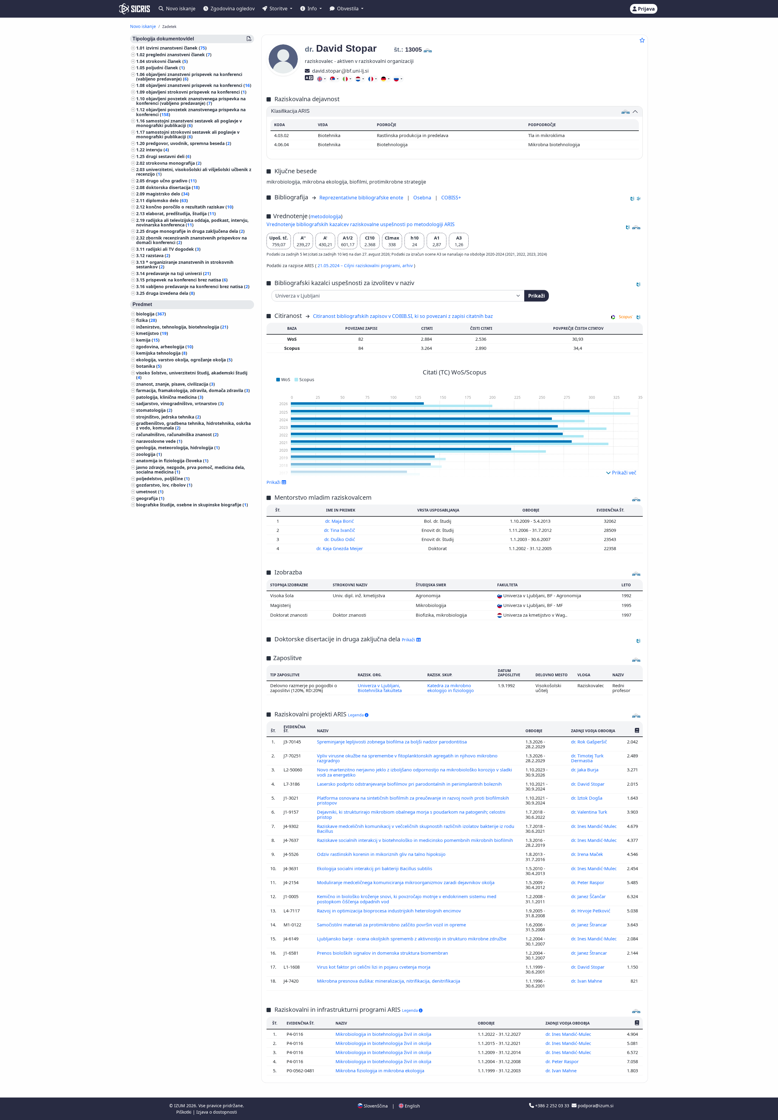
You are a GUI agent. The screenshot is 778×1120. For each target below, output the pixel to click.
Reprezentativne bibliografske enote (361, 197)
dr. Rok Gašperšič (589, 742)
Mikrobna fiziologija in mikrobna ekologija (380, 1070)
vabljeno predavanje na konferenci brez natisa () (198, 287)
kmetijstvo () (152, 333)
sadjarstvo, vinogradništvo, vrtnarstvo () (180, 404)
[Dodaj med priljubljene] (642, 40)
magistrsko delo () (167, 194)
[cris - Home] (134, 8)
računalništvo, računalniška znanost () (177, 435)
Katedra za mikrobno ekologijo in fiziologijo (450, 687)
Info (312, 8)
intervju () (157, 150)
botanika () (149, 366)
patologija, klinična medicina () (169, 397)
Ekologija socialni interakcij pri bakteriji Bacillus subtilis (375, 868)
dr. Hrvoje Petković (591, 911)
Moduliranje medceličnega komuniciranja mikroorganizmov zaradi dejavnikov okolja (406, 882)
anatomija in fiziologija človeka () (172, 461)
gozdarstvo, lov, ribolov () (164, 485)
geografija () (150, 498)
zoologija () (149, 454)
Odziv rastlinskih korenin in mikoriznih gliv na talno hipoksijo (382, 854)
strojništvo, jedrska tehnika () (168, 417)
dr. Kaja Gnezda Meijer (340, 548)
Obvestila (348, 8)
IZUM (180, 1105)
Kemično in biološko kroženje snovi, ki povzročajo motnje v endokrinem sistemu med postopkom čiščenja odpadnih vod (406, 898)
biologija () (151, 314)
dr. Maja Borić (340, 521)
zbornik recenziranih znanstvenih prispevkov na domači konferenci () (191, 240)
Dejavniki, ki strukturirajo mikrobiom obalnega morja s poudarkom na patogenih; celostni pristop (411, 814)
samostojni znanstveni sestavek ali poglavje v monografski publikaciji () (189, 123)
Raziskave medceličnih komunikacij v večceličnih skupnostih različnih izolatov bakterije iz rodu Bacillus (415, 828)
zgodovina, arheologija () (164, 347)
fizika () (146, 320)
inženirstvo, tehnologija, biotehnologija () (182, 327)
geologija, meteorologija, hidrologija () (178, 448)
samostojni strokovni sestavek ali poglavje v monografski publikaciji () (187, 134)
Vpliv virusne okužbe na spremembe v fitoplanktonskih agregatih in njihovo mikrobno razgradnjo (407, 758)
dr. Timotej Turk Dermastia (587, 758)
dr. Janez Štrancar (589, 925)
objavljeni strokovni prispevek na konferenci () (196, 92)
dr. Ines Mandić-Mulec (594, 826)
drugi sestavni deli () (168, 157)
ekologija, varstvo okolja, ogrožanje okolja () (184, 360)
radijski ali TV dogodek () (173, 249)
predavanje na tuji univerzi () (178, 274)
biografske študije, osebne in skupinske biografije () (192, 505)
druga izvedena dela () (170, 293)
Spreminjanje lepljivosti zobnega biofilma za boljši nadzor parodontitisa (392, 742)
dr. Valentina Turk (589, 812)
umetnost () (150, 492)
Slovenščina (375, 1106)
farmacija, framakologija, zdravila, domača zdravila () (193, 391)
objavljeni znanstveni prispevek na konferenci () (198, 85)
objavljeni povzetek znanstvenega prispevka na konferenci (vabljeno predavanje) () (191, 101)
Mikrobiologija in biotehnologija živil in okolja (384, 1034)
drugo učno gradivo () (171, 181)
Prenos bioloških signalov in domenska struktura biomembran (383, 953)
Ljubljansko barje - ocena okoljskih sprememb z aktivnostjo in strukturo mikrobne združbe (412, 939)
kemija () (148, 340)
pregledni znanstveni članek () (179, 55)
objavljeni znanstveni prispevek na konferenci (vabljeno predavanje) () (189, 77)
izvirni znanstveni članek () (176, 48)
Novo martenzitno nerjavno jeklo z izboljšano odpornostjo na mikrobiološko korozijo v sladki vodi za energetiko (414, 772)
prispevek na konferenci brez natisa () (187, 280)
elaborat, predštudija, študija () (181, 214)
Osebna (422, 197)
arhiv (408, 265)
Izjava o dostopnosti (216, 1112)
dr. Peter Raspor (588, 882)
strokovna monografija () (173, 163)
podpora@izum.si (595, 1105)
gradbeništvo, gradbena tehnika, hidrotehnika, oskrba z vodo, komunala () (193, 426)
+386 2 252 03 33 (552, 1105)
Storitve (278, 8)
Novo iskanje (180, 8)
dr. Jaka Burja (585, 770)
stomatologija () (154, 410)
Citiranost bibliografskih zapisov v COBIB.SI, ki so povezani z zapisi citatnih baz (403, 316)
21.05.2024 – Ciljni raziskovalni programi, (360, 265)
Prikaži (536, 295)
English (412, 1106)
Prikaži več (623, 472)
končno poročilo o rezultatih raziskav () (189, 207)
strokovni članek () (167, 61)
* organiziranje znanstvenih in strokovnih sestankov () (184, 265)
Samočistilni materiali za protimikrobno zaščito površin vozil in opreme (392, 925)
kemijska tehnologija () (161, 353)
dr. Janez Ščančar (589, 896)
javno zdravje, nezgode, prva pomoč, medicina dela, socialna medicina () (190, 470)
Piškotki (184, 1112)
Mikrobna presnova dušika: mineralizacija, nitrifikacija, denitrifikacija (389, 981)
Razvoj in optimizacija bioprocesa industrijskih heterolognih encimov (389, 911)
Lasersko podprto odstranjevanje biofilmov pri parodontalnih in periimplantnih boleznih (410, 784)
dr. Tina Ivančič (340, 530)
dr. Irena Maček (587, 854)
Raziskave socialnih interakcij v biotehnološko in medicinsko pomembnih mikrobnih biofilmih (415, 840)
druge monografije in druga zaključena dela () (195, 231)
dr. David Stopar (588, 784)
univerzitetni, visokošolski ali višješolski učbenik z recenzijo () (193, 172)
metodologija (325, 216)
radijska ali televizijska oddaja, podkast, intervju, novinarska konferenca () (192, 222)
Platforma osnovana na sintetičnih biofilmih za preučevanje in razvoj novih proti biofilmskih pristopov (413, 800)
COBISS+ (451, 197)
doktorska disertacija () (173, 188)
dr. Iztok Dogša (587, 798)
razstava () (158, 256)
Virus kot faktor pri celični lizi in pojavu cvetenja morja (374, 967)
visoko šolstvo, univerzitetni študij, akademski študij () (191, 375)
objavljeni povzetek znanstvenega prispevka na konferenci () (191, 112)
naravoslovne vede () (159, 441)
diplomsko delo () (167, 201)
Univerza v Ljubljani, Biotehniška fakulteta (380, 687)
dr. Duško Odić (340, 539)
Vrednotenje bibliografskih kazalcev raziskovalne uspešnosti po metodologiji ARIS (361, 224)
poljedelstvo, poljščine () (163, 479)
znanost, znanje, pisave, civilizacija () (175, 384)
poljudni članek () (165, 68)
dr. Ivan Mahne (587, 981)
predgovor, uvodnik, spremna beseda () (188, 143)
